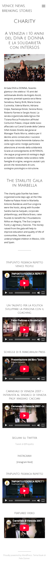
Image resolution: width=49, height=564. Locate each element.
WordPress (27, 555)
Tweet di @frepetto (24, 444)
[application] (24, 283)
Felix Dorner (24, 558)
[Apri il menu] (43, 6)
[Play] (6, 292)
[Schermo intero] (43, 292)
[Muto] (38, 292)
